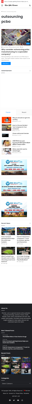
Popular (8, 112)
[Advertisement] (16, 90)
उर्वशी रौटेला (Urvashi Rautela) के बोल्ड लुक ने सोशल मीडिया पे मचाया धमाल (21, 142)
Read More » (6, 63)
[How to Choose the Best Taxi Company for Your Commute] (6, 127)
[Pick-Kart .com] (11, 5)
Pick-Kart (27, 390)
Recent (24, 112)
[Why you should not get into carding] (6, 120)
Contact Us (12, 393)
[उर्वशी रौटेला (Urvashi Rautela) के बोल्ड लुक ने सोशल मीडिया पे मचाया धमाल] (6, 143)
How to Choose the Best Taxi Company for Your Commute (19, 127)
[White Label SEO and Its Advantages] (6, 151)
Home (4, 11)
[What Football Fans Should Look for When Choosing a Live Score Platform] (8, 251)
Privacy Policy (19, 393)
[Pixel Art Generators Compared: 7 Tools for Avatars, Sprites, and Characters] (24, 231)
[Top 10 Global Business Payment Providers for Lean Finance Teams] (6, 371)
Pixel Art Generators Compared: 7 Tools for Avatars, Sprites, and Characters (23, 239)
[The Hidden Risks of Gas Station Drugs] (6, 359)
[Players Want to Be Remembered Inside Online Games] (26, 365)
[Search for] (30, 6)
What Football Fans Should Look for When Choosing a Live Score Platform (8, 258)
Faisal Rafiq (5, 47)
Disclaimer (26, 393)
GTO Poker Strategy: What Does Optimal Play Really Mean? (23, 258)
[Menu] (2, 6)
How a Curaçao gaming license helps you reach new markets (8, 239)
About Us (5, 393)
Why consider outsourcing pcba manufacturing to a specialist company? (15, 51)
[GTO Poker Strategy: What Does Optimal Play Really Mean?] (24, 251)
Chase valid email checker (20, 133)
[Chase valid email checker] (6, 136)
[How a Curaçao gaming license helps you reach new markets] (8, 231)
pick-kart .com (16, 396)
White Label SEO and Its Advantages (19, 150)
